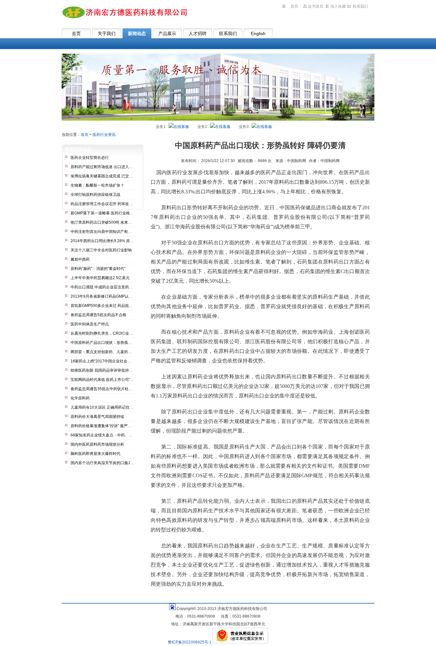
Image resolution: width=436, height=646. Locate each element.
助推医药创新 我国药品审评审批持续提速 (105, 370)
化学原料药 (80, 398)
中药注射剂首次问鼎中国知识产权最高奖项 (107, 231)
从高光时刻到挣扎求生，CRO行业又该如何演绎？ (113, 333)
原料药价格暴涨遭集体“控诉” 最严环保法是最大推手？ (116, 426)
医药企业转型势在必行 (90, 157)
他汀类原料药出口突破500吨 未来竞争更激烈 (109, 222)
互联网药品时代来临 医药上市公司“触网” (105, 379)
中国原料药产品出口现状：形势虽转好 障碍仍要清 (113, 342)
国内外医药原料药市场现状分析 (97, 444)
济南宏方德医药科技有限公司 (124, 12)
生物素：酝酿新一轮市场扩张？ (97, 185)
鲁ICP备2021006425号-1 (190, 642)
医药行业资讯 (104, 134)
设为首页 (315, 6)
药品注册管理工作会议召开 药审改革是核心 (107, 204)
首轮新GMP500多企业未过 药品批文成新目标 (109, 305)
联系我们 (360, 6)
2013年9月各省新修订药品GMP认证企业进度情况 (113, 296)
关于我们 (107, 33)
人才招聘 (198, 33)
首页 (294, 6)
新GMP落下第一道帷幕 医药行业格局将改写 (108, 213)
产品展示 (167, 33)
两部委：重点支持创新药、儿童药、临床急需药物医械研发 (120, 352)
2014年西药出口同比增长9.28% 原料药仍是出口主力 (116, 241)
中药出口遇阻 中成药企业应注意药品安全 (105, 287)
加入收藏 (338, 6)
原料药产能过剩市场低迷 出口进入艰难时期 (107, 167)
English (258, 33)
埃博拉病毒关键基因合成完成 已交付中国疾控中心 (113, 176)
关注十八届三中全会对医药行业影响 (101, 250)
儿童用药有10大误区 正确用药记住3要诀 (105, 407)
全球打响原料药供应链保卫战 (95, 194)
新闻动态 (137, 33)
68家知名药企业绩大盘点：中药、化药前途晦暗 (111, 435)
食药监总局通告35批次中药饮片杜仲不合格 (107, 389)
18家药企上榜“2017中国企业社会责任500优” (109, 361)
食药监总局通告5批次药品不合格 (98, 315)
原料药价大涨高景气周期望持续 (97, 416)
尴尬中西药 (80, 259)
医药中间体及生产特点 (90, 324)
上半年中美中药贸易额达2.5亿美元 (100, 278)
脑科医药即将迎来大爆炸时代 (95, 453)
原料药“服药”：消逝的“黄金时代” (98, 268)
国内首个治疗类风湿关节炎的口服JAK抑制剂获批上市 (116, 463)
